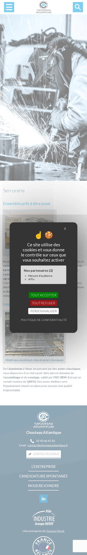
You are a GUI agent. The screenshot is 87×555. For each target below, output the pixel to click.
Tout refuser (43, 303)
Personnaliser (43, 311)
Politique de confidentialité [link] (44, 320)
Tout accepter (43, 295)
